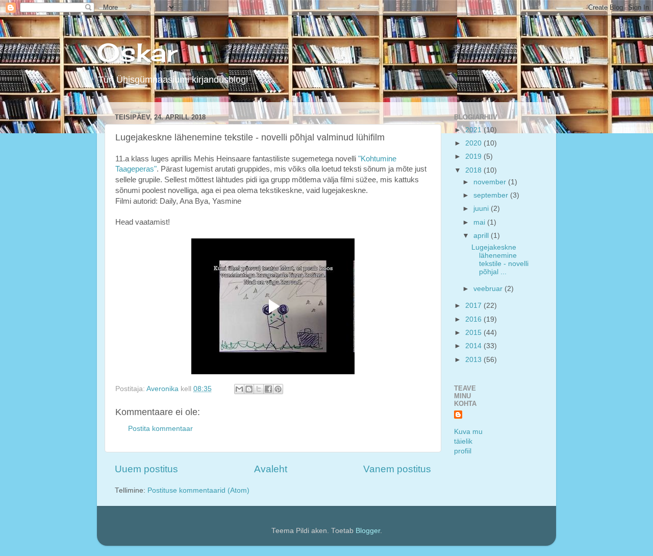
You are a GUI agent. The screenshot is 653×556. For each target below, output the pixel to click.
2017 (474, 305)
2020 (474, 143)
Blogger (368, 531)
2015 (474, 332)
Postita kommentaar (160, 428)
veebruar (489, 289)
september (491, 195)
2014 (474, 346)
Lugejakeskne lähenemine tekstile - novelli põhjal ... (500, 260)
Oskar (137, 52)
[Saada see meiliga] (239, 389)
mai (480, 222)
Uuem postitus (146, 469)
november (490, 182)
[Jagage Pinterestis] (278, 389)
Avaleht (270, 469)
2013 (474, 360)
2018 (474, 170)
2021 (474, 130)
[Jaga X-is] (259, 389)
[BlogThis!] (249, 389)
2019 (474, 156)
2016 (474, 319)
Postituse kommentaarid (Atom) (198, 490)
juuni (482, 208)
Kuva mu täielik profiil (468, 441)
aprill (482, 235)
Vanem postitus (397, 469)
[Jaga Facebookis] (268, 389)
